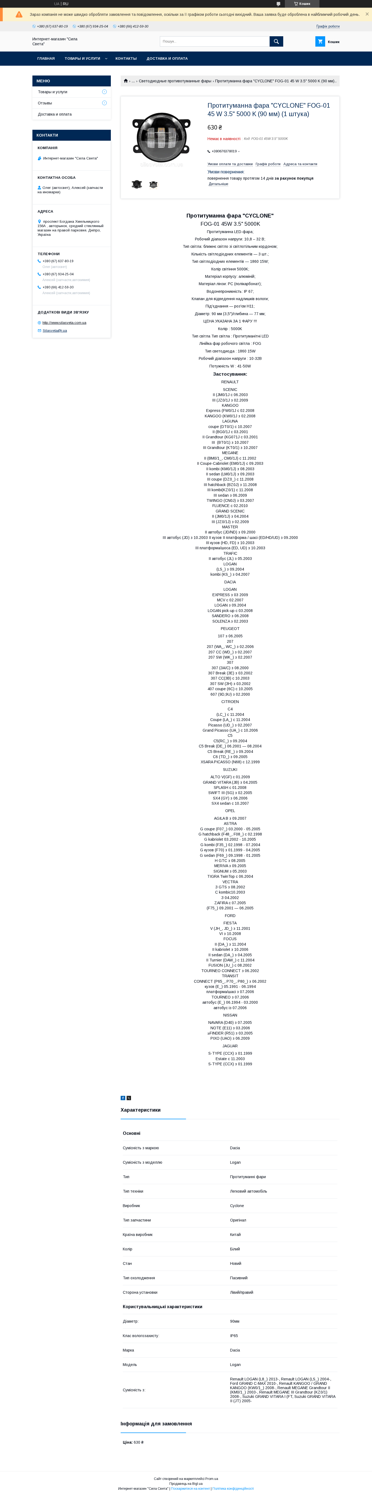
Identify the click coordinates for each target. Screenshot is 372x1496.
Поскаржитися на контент (190, 1489)
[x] (129, 1099)
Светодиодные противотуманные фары (175, 81)
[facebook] (123, 1099)
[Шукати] (276, 41)
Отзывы (45, 103)
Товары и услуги (82, 58)
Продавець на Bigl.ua (186, 1484)
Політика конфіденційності (233, 1489)
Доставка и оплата (167, 58)
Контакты (126, 58)
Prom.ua (211, 1479)
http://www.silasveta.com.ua (64, 323)
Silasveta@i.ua (55, 330)
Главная (46, 58)
